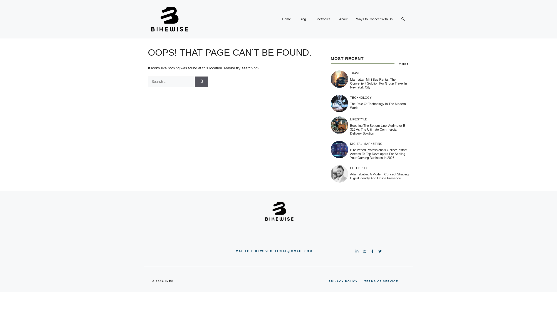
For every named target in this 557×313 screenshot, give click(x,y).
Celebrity (359, 168)
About (343, 19)
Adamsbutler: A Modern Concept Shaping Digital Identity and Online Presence (379, 176)
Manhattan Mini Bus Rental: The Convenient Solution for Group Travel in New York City (378, 83)
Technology (361, 97)
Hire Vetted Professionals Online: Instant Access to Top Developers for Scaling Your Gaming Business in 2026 (378, 154)
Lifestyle (358, 119)
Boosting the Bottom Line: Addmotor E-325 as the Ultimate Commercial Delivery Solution (378, 129)
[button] (403, 19)
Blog (303, 19)
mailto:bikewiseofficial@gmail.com (274, 251)
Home (286, 19)
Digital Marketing (366, 143)
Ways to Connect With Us (374, 19)
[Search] (201, 82)
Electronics (323, 19)
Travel (356, 73)
